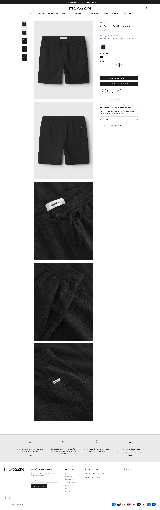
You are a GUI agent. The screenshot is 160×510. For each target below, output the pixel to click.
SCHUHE (65, 13)
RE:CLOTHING (127, 13)
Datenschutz (69, 479)
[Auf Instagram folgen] (10, 498)
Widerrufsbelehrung (71, 482)
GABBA (103, 22)
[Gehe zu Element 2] (24, 32)
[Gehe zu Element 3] (24, 40)
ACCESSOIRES (78, 13)
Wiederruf (68, 491)
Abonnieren (39, 486)
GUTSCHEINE (93, 13)
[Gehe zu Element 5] (24, 57)
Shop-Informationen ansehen (111, 95)
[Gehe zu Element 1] (24, 24)
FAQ (66, 488)
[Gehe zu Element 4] (24, 49)
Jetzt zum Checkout (119, 83)
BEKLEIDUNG (53, 13)
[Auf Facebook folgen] (5, 498)
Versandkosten (111, 38)
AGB (66, 473)
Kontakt (30, 455)
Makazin (129, 469)
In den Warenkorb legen (119, 78)
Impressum (68, 476)
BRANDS (105, 13)
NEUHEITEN (40, 13)
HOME (29, 13)
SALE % (115, 13)
